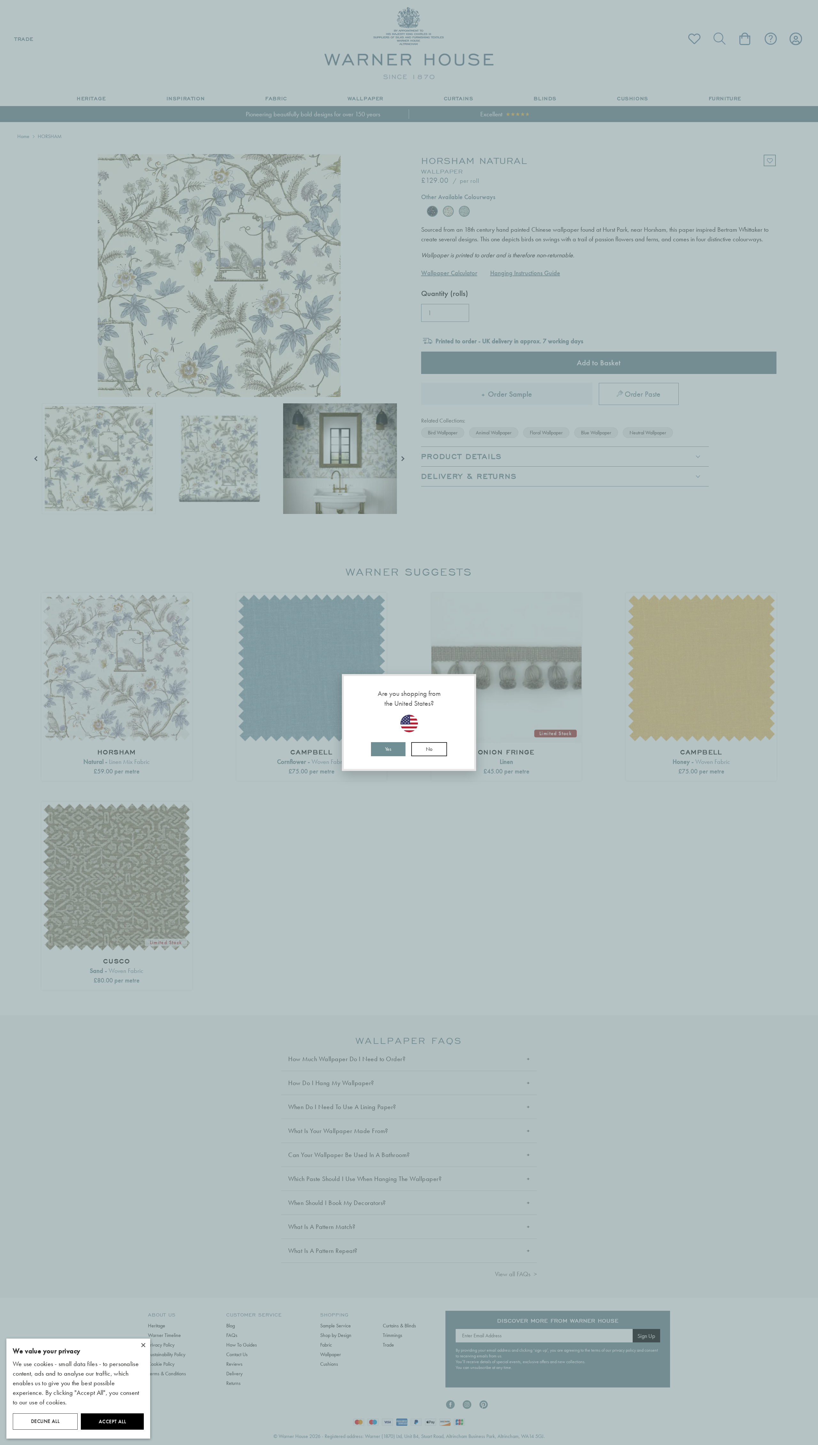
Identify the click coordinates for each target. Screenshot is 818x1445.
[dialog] (78, 1389)
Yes (388, 749)
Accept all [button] (112, 1421)
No (429, 749)
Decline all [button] (45, 1421)
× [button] (143, 1345)
